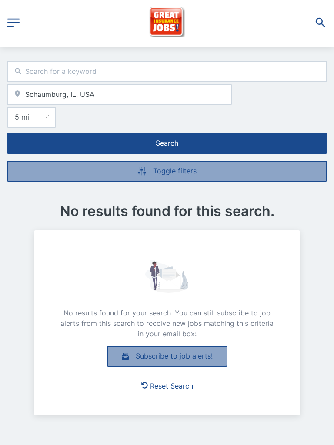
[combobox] (167, 71)
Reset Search (171, 386)
